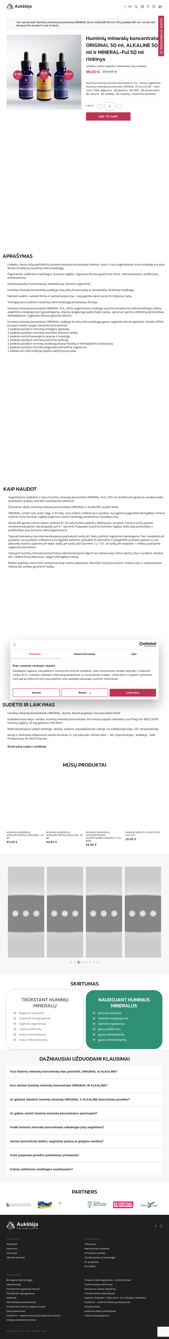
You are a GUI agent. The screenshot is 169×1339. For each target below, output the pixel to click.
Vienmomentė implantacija (99, 1293)
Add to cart (108, 116)
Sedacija (11, 1297)
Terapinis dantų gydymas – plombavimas (107, 1280)
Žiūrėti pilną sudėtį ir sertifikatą (26, 746)
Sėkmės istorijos (16, 1257)
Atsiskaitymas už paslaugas (100, 1257)
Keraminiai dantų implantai (100, 1289)
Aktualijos (90, 1244)
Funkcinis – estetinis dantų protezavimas (107, 1302)
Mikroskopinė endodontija (21, 1302)
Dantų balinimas (16, 1311)
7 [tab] (93, 962)
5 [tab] (86, 962)
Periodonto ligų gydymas (21, 1293)
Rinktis (83, 692)
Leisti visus (132, 692)
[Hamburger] (160, 7)
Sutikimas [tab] (35, 654)
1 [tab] (71, 962)
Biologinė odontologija (20, 1280)
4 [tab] (82, 962)
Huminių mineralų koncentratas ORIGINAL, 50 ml (25, 835)
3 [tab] (78, 962)
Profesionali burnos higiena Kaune (26, 1306)
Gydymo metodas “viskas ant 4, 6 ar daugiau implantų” (115, 1297)
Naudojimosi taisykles (96, 1248)
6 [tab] (90, 962)
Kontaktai (90, 1266)
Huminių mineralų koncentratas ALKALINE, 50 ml (64, 835)
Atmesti (36, 692)
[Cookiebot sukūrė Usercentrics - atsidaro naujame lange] (141, 644)
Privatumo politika (95, 1253)
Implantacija (14, 1284)
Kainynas (12, 1253)
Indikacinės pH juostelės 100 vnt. (142, 833)
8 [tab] (97, 962)
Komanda (12, 1244)
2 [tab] (74, 962)
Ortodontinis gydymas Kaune (23, 1289)
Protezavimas (92, 1306)
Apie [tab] (134, 654)
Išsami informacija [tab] (84, 654)
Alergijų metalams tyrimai (21, 1320)
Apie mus (12, 1248)
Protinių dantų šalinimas (98, 1284)
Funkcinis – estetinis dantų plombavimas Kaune (33, 1315)
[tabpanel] (26, 912)
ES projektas (91, 1262)
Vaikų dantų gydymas (96, 1315)
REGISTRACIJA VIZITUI (161, 33)
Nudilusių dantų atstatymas (100, 1311)
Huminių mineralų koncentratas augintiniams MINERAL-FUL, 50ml (104, 836)
